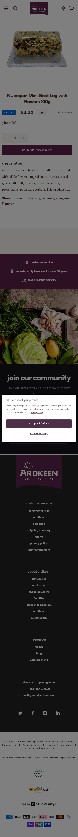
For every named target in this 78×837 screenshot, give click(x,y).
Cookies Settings (39, 433)
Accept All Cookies (39, 423)
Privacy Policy (37, 412)
